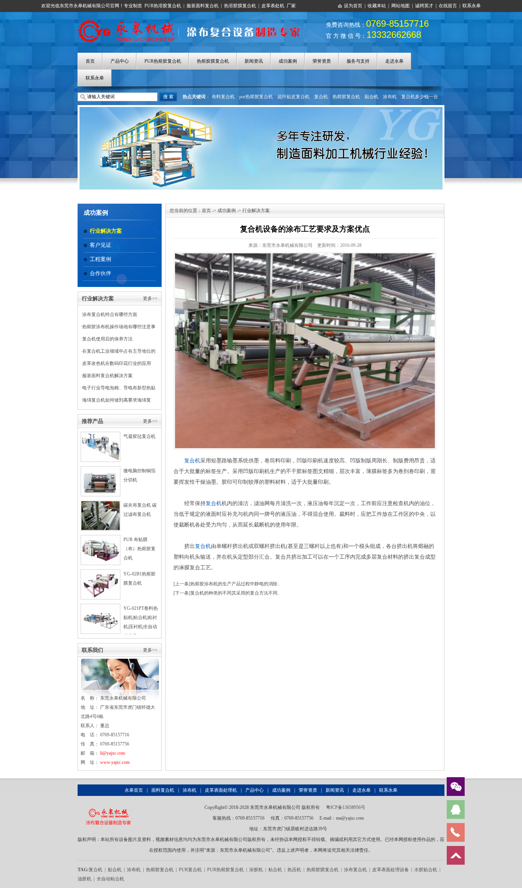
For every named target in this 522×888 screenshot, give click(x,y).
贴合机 (371, 96)
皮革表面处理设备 (390, 869)
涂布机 (390, 96)
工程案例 (100, 259)
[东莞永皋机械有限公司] (108, 807)
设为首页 (353, 5)
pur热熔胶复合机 (256, 96)
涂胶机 (256, 869)
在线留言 (448, 5)
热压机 (294, 869)
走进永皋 (394, 61)
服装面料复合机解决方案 (107, 375)
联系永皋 (471, 5)
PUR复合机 (190, 869)
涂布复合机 (355, 869)
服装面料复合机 (202, 5)
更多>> (150, 298)
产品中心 (119, 61)
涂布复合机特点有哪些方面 (109, 314)
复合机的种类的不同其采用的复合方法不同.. (235, 593)
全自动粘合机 (110, 879)
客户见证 (100, 245)
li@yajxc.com (112, 753)
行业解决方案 (106, 231)
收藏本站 (377, 5)
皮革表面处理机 (221, 790)
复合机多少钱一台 (419, 96)
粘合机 (275, 869)
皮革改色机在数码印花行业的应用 (116, 363)
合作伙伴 (100, 273)
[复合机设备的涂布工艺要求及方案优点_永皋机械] (193, 20)
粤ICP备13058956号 (345, 807)
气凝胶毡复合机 (139, 436)
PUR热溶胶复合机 (162, 5)
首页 (90, 61)
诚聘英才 (424, 5)
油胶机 (84, 879)
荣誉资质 (322, 61)
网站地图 (400, 5)
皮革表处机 (272, 5)
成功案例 (288, 61)
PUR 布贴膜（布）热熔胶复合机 (139, 549)
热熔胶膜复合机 (213, 61)
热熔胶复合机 (346, 96)
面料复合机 (162, 790)
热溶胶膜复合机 (240, 5)
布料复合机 (223, 96)
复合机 (321, 96)
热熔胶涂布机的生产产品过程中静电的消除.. (235, 584)
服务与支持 (358, 61)
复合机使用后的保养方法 (107, 339)
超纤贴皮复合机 (293, 96)
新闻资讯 (254, 61)
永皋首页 (134, 790)
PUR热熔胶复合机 (162, 61)
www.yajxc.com (115, 762)
